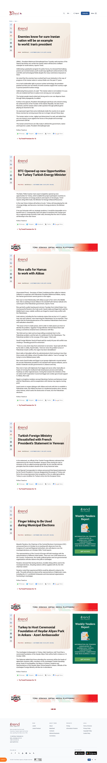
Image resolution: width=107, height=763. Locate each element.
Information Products (72, 728)
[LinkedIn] (29, 753)
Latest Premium (36, 728)
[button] (11, 24)
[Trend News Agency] (14, 725)
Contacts (51, 731)
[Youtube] (22, 753)
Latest (34, 726)
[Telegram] (26, 753)
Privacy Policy (87, 728)
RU (95, 759)
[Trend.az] (15, 13)
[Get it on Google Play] (91, 753)
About (51, 726)
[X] (18, 753)
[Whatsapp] (11, 753)
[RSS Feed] (33, 753)
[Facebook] (15, 753)
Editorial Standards (54, 733)
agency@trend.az (14, 741)
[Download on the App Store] (80, 753)
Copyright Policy (87, 731)
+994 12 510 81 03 (14, 740)
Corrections (52, 735)
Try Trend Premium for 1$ (27, 138)
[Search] (64, 13)
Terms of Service (87, 726)
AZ (92, 759)
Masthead (52, 728)
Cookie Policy (86, 733)
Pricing (68, 726)
